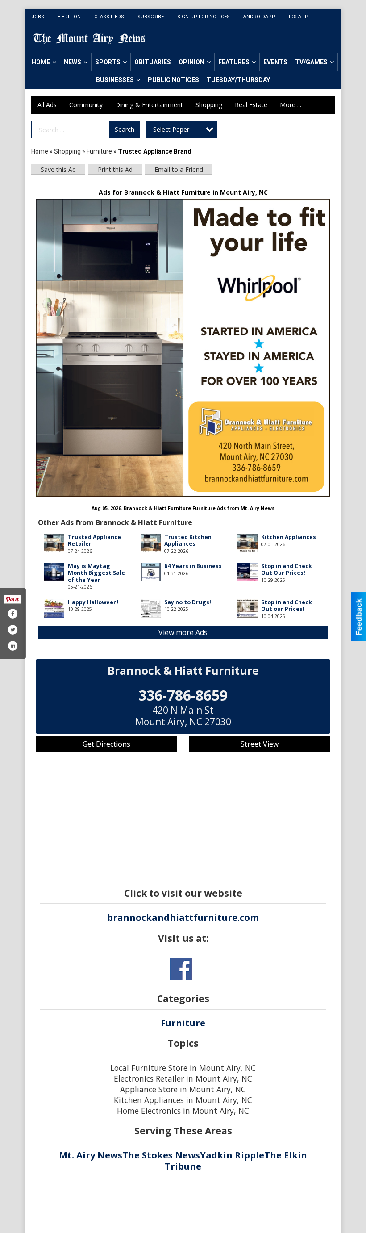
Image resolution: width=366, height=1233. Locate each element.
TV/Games (311, 62)
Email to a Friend (178, 169)
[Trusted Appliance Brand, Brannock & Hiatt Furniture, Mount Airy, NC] (183, 348)
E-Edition (69, 17)
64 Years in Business (193, 566)
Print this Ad (115, 169)
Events (275, 62)
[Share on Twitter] (12, 629)
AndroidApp (259, 17)
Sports (108, 62)
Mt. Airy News (90, 1155)
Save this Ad (58, 169)
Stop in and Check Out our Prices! (286, 605)
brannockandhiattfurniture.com (183, 917)
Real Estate (251, 104)
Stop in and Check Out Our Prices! (286, 569)
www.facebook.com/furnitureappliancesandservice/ (181, 969)
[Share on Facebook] (12, 613)
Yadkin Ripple (232, 1155)
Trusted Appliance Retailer (94, 540)
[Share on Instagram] (12, 645)
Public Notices (173, 80)
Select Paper (171, 129)
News (72, 62)
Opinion (191, 62)
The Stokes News (161, 1155)
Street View (260, 744)
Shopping (208, 104)
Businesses (115, 80)
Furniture (99, 151)
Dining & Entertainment (149, 104)
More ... (290, 104)
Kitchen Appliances (288, 537)
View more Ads (183, 632)
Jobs (37, 17)
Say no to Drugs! (187, 602)
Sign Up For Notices (203, 17)
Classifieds (109, 17)
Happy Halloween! (93, 602)
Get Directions (106, 744)
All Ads (47, 104)
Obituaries (152, 62)
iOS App (298, 17)
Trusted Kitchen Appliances (188, 540)
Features (234, 62)
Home (41, 62)
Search (124, 129)
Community (86, 104)
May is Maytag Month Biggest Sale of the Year (96, 573)
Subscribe (150, 17)
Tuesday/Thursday (238, 80)
